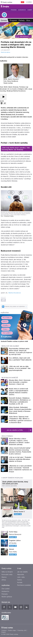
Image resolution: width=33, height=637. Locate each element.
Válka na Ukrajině (7, 572)
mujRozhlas (5, 312)
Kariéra (19, 580)
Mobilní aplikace (7, 597)
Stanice (4, 577)
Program (13, 10)
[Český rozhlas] (6, 2)
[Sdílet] (4, 103)
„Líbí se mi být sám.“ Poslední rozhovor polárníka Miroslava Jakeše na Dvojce (20, 459)
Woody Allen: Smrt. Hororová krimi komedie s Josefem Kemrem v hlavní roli (19, 382)
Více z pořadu (7, 436)
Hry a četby (6, 317)
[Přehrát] (3, 97)
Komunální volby (7, 574)
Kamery (30, 10)
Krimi (4, 321)
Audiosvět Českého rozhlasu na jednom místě (14, 341)
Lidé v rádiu (21, 577)
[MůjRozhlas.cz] (3, 61)
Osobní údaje (12, 630)
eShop (4, 580)
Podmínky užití (22, 630)
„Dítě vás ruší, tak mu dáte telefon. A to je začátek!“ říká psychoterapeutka (19, 368)
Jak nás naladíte (22, 572)
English (3, 632)
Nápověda (20, 574)
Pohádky (5, 325)
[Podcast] (1, 103)
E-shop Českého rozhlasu (12, 478)
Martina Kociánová (14, 293)
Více (29, 20)
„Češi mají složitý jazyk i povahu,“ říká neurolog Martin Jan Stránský (16, 148)
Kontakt (19, 582)
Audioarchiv (22, 10)
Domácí (4, 20)
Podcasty (5, 594)
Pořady (22, 20)
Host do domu (5, 52)
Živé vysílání (6, 333)
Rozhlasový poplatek (24, 585)
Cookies (3, 630)
